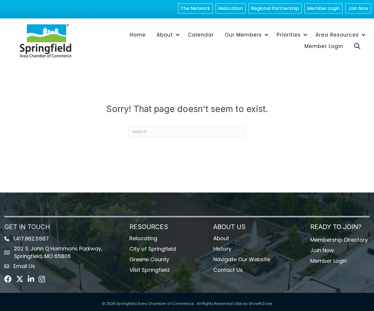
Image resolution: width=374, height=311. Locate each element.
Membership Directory (339, 239)
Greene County (149, 259)
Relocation (230, 8)
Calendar (201, 34)
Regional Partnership (275, 8)
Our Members (243, 34)
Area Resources (337, 34)
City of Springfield (152, 248)
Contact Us (228, 270)
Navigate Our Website (241, 259)
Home (138, 34)
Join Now (358, 8)
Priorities (289, 34)
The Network (195, 8)
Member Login (323, 8)
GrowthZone (260, 303)
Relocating (143, 238)
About (165, 34)
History (222, 248)
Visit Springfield (149, 270)
